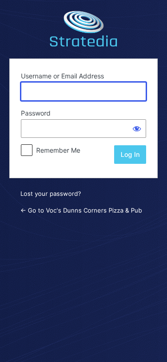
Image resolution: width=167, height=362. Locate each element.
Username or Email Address (62, 76)
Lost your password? (50, 193)
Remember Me (58, 150)
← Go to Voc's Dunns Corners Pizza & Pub (81, 210)
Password (36, 113)
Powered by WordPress (83, 27)
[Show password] (137, 128)
